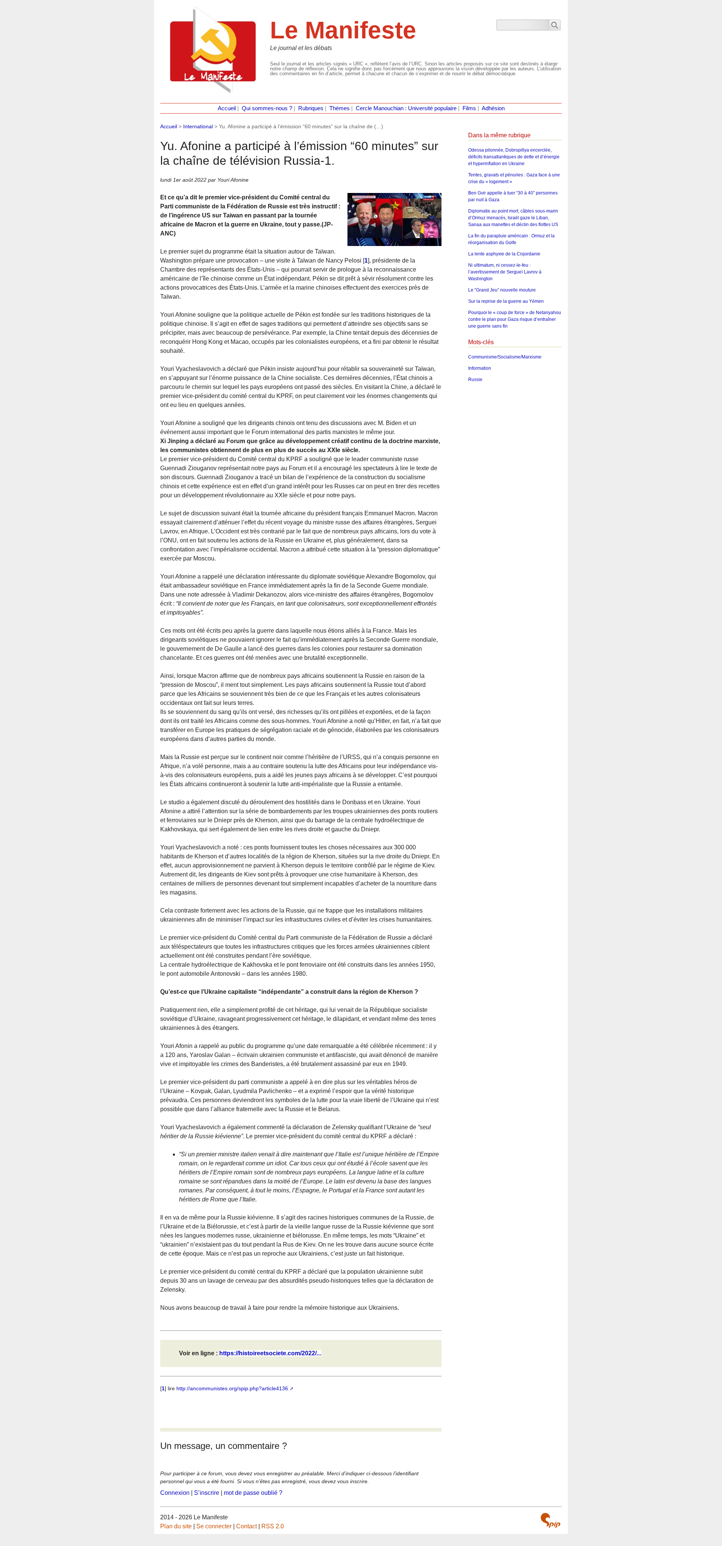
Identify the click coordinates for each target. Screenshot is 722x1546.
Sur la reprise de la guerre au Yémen (506, 301)
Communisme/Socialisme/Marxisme (505, 357)
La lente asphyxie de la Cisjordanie (504, 254)
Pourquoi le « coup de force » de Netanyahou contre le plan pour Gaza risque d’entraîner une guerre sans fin (514, 319)
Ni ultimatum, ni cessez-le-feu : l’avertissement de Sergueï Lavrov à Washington (505, 272)
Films (469, 108)
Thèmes (339, 108)
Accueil (227, 108)
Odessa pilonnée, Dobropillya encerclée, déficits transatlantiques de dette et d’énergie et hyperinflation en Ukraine (514, 156)
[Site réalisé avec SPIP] (550, 1520)
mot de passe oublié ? (253, 1493)
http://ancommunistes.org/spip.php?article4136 (232, 1388)
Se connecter (214, 1526)
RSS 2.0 (272, 1526)
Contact (246, 1526)
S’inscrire (206, 1493)
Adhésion (493, 108)
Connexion (175, 1493)
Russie (475, 379)
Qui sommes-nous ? (267, 108)
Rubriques (310, 108)
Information (479, 368)
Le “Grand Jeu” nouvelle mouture (502, 290)
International (198, 126)
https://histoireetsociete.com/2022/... (270, 1353)
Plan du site (176, 1526)
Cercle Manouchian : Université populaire (406, 108)
